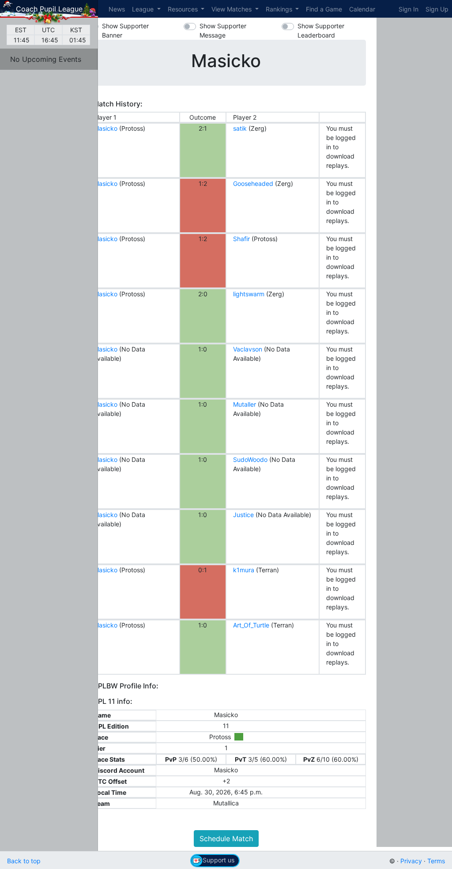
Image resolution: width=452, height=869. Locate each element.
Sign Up (437, 9)
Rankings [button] (280, 9)
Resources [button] (184, 9)
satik (240, 128)
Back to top (24, 861)
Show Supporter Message (223, 30)
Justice (243, 514)
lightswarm (248, 294)
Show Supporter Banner (125, 30)
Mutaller (244, 404)
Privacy (411, 861)
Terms (436, 861)
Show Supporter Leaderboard (321, 30)
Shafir (241, 238)
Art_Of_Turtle (251, 625)
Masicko (105, 128)
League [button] (143, 9)
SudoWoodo (250, 459)
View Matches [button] (232, 9)
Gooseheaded (253, 183)
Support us (218, 860)
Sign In (408, 9)
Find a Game (324, 9)
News (117, 9)
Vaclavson (247, 349)
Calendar (362, 9)
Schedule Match (226, 838)
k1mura (243, 570)
